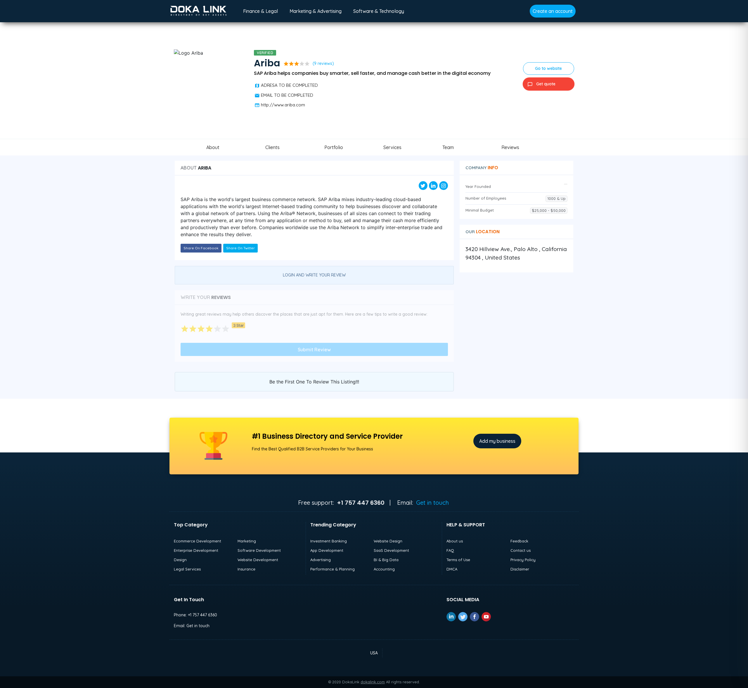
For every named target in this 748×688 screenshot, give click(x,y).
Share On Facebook (201, 248)
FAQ (450, 550)
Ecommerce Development (197, 541)
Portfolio (333, 147)
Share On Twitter (240, 248)
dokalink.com (373, 682)
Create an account (553, 11)
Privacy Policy (523, 559)
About (212, 147)
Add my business (497, 441)
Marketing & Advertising (316, 11)
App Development (326, 550)
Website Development (258, 559)
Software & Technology (378, 11)
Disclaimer (519, 569)
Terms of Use (458, 559)
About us (454, 541)
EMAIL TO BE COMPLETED (287, 95)
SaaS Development (391, 550)
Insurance (246, 569)
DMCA (451, 569)
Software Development (259, 550)
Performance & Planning (332, 569)
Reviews (510, 147)
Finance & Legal (260, 11)
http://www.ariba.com (283, 105)
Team (448, 147)
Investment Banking (328, 541)
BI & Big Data (386, 559)
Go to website (548, 68)
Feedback (519, 541)
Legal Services (187, 569)
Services (392, 147)
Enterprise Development (196, 550)
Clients (272, 147)
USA (374, 653)
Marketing (247, 541)
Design (180, 559)
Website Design (388, 541)
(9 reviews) (323, 63)
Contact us (520, 550)
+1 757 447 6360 (202, 615)
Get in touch (432, 502)
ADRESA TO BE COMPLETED (289, 85)
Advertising (320, 559)
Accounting (384, 569)
